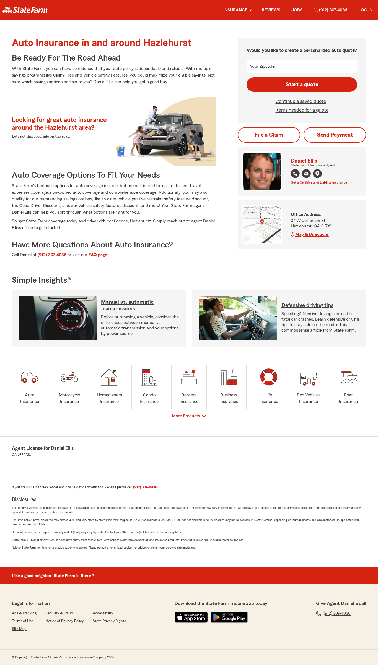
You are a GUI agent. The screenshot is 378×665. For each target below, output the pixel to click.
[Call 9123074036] (295, 173)
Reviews (271, 10)
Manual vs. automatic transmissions (127, 305)
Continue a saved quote (301, 101)
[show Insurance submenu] (249, 10)
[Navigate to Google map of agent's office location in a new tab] (317, 173)
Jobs (296, 10)
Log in (365, 10)
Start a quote (302, 84)
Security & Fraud (59, 613)
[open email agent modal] (306, 174)
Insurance (235, 10)
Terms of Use (22, 621)
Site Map (19, 629)
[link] (26, 9)
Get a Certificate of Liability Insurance (319, 182)
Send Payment (335, 135)
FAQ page (98, 255)
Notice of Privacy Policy (64, 621)
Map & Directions (312, 234)
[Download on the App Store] (191, 617)
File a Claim (269, 135)
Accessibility (103, 613)
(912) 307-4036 (333, 10)
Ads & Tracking (24, 613)
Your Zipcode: (263, 66)
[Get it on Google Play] (229, 617)
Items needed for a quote (302, 110)
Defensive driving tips (307, 305)
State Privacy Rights (109, 621)
